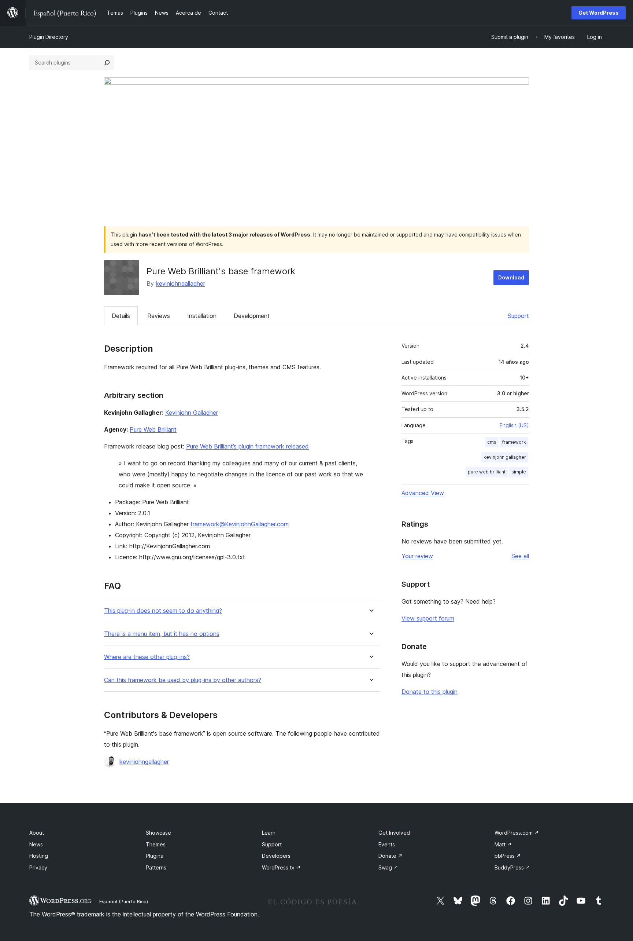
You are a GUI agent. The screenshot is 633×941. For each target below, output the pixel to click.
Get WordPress (598, 13)
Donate (390, 856)
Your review (417, 556)
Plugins (154, 856)
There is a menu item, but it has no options (161, 633)
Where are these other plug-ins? (147, 656)
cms (491, 442)
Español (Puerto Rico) (123, 901)
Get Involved (394, 833)
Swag (388, 867)
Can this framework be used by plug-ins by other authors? (182, 680)
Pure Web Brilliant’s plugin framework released (247, 446)
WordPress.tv (281, 867)
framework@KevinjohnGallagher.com (239, 524)
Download (511, 277)
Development (252, 315)
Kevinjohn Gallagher (191, 412)
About (36, 833)
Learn (268, 833)
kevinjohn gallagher (505, 457)
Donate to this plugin (429, 691)
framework (514, 442)
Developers (276, 856)
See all (520, 556)
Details (121, 315)
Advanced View (422, 493)
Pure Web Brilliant (153, 429)
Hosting (38, 856)
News (36, 844)
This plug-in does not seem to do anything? (163, 610)
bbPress (508, 856)
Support (518, 315)
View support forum (427, 618)
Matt (503, 844)
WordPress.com (517, 833)
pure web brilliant (487, 472)
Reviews (158, 315)
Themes (156, 844)
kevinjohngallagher (180, 283)
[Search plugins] (107, 62)
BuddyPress (512, 867)
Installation (201, 315)
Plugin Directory (48, 37)
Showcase (158, 833)
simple (518, 472)
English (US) (514, 425)
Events (386, 844)
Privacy (38, 867)
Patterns (156, 867)
